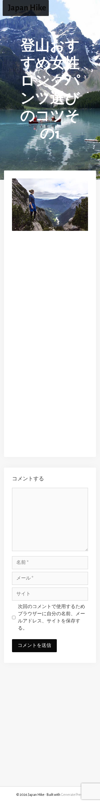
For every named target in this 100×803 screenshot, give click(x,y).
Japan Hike (27, 7)
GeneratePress (72, 795)
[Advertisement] (50, 290)
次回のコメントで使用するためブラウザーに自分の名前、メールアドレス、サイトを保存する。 (51, 617)
